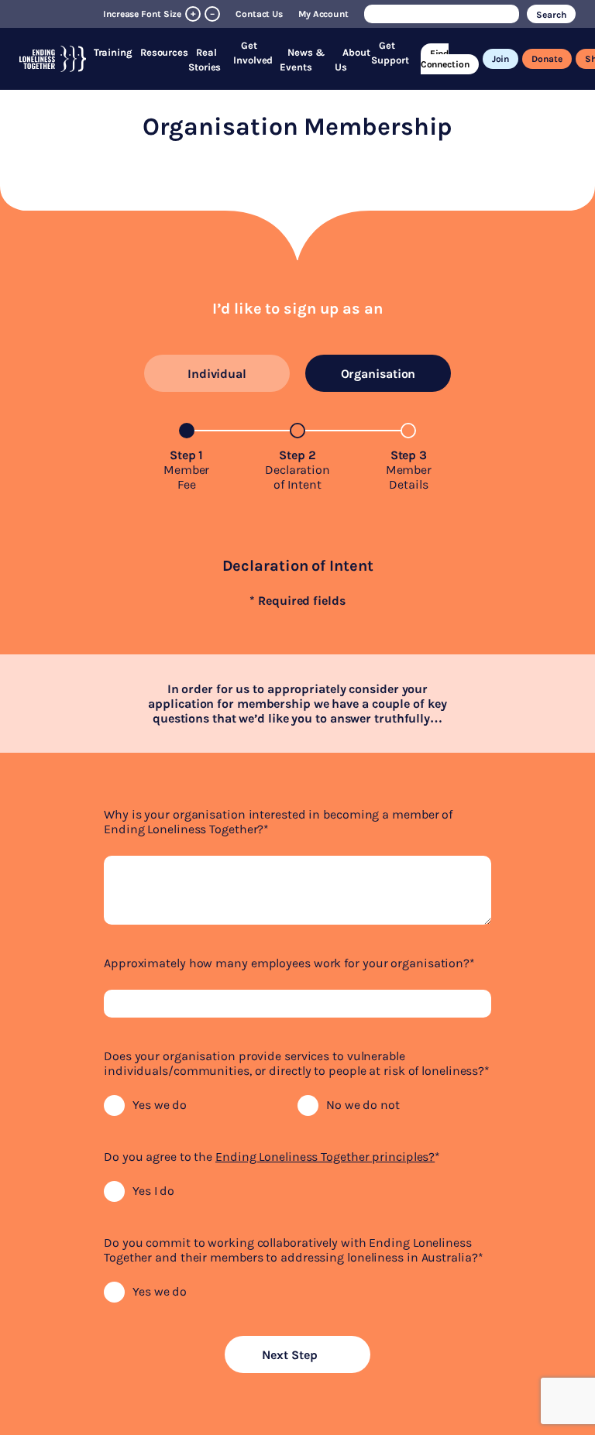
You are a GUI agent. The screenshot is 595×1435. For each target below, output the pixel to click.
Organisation (378, 373)
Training (113, 52)
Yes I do (153, 1190)
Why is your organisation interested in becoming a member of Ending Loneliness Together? (278, 821)
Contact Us (259, 14)
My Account (323, 14)
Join (501, 58)
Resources (164, 52)
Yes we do (159, 1104)
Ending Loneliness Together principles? (325, 1156)
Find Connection (445, 59)
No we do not (363, 1104)
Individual (216, 373)
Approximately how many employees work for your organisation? (289, 963)
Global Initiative (379, 30)
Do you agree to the (272, 1156)
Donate (546, 58)
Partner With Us (367, 41)
